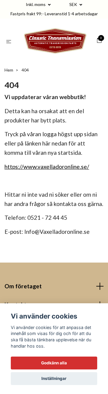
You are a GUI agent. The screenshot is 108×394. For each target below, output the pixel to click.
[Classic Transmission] (55, 43)
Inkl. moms (36, 4)
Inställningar (54, 378)
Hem (8, 74)
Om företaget (23, 290)
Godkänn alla (54, 362)
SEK (73, 4)
